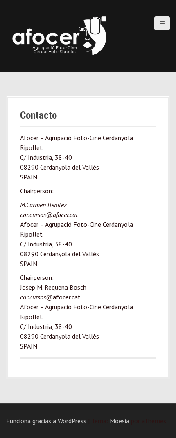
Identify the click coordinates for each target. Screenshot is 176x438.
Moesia (119, 421)
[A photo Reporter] (59, 35)
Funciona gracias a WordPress (46, 421)
